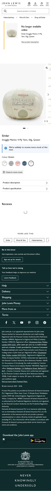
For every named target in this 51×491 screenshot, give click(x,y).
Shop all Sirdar (40, 17)
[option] (4, 163)
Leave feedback (10, 278)
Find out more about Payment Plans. (15, 382)
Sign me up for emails (12, 260)
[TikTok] (44, 323)
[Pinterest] (29, 323)
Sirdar (8, 240)
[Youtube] (21, 323)
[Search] (5, 11)
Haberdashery (8, 17)
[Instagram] (37, 323)
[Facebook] (6, 323)
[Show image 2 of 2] (48, 94)
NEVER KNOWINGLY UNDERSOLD (25, 480)
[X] (14, 323)
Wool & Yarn (24, 17)
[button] (47, 4)
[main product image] (13, 34)
